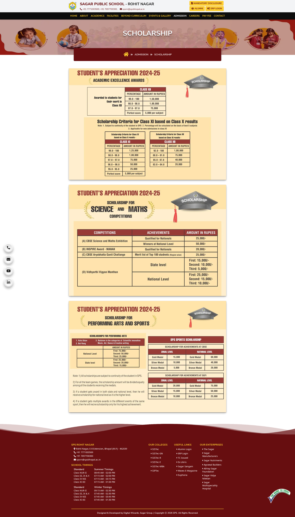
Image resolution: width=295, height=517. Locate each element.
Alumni (198, 8)
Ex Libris (182, 462)
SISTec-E (156, 462)
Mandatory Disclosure (207, 3)
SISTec (155, 449)
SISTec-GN (157, 453)
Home (73, 15)
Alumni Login (184, 449)
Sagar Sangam (185, 466)
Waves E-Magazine (187, 470)
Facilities (112, 15)
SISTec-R (156, 457)
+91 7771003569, (91, 9)
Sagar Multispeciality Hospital (209, 485)
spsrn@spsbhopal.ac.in (133, 9)
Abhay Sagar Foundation (209, 470)
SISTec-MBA (158, 466)
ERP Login (216, 8)
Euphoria (182, 475)
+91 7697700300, (108, 9)
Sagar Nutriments (212, 460)
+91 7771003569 (84, 452)
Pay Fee (206, 15)
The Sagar (208, 449)
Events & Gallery (160, 15)
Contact (219, 15)
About (84, 15)
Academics (97, 15)
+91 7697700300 (84, 455)
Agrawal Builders (212, 464)
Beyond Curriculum (133, 15)
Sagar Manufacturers (210, 455)
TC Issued (182, 457)
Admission (180, 15)
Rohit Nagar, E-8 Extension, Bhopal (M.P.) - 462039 (101, 448)
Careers (194, 15)
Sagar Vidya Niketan (209, 477)
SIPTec (155, 470)
